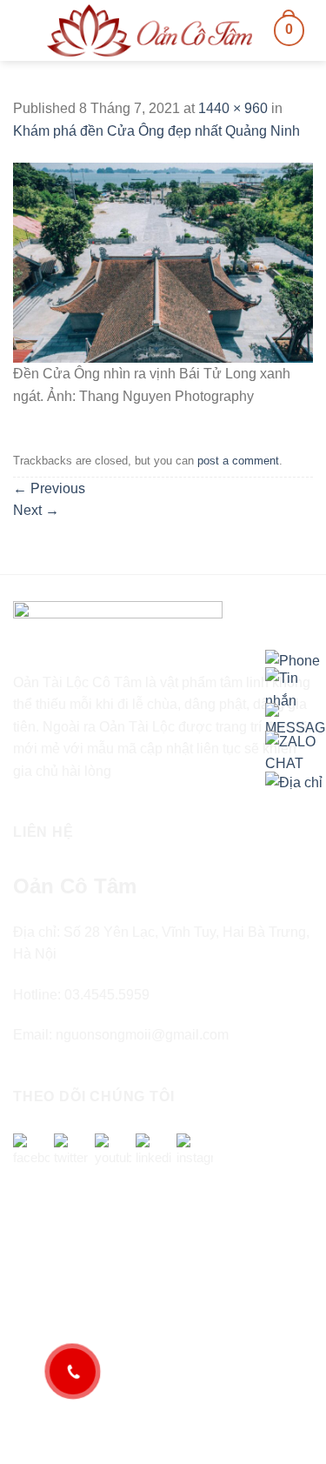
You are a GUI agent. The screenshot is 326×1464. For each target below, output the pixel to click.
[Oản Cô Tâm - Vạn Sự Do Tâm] (149, 30)
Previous (49, 488)
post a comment (238, 460)
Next (36, 510)
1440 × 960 (233, 108)
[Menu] (23, 30)
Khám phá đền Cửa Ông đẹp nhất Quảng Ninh (156, 131)
